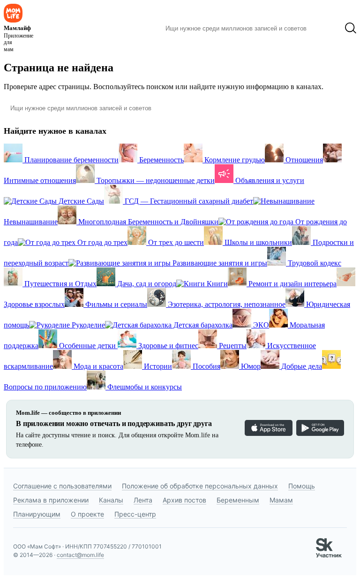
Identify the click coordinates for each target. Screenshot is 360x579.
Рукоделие (87, 325)
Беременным (238, 500)
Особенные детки (87, 346)
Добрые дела (300, 366)
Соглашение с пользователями (62, 486)
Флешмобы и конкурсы (143, 387)
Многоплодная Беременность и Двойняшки (147, 222)
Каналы (111, 500)
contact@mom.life (80, 554)
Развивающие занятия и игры (219, 263)
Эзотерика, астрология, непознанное (225, 304)
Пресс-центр (135, 514)
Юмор (250, 366)
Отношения (303, 160)
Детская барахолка (202, 325)
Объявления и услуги (268, 180)
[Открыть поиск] (350, 28)
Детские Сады (80, 201)
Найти (325, 28)
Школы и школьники (257, 242)
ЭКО (260, 325)
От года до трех (101, 242)
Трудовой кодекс (313, 263)
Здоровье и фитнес (167, 346)
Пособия (205, 366)
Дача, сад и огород (145, 284)
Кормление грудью (233, 160)
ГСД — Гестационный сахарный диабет (188, 201)
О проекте (87, 514)
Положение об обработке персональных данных (200, 486)
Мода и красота (97, 366)
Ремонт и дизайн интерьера (292, 284)
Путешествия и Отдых (59, 284)
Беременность (160, 160)
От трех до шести (175, 242)
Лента (143, 500)
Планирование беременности (70, 160)
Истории (157, 366)
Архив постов (184, 500)
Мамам (281, 500)
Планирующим (36, 514)
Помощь (301, 486)
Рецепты (232, 346)
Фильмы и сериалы (115, 304)
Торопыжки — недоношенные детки (155, 180)
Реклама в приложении (51, 500)
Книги (216, 284)
